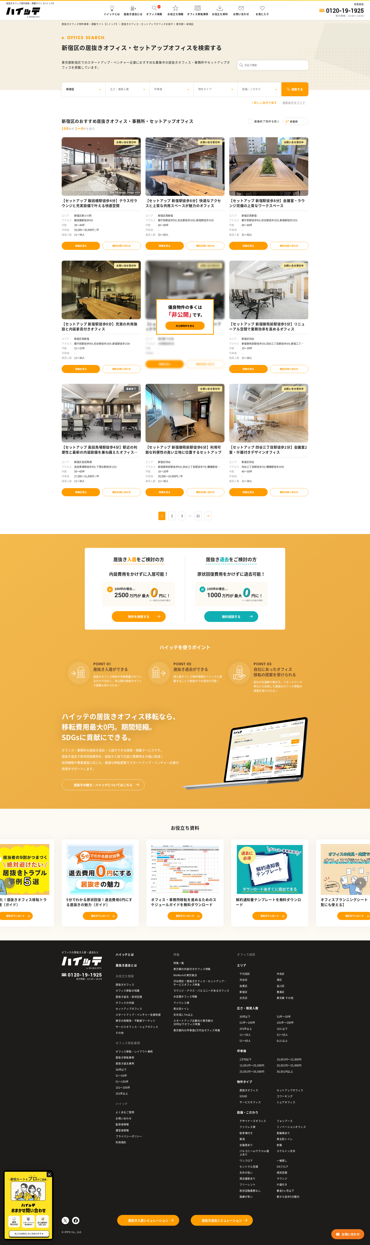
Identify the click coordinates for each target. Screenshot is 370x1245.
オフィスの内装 (125, 1002)
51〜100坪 (122, 1081)
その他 (120, 1032)
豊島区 (281, 992)
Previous (9, 883)
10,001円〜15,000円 (289, 1059)
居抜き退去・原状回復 (129, 996)
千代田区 (245, 973)
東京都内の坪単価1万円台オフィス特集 (196, 1030)
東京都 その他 (285, 998)
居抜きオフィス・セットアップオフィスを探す (147, 24)
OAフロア (282, 1166)
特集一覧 (178, 963)
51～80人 (245, 1040)
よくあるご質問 (125, 1112)
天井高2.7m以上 (183, 1014)
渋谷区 (243, 979)
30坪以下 (121, 1069)
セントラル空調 (249, 1166)
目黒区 (243, 986)
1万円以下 (246, 1059)
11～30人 (245, 1034)
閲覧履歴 (359, 4)
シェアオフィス (286, 1102)
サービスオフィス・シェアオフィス (137, 1027)
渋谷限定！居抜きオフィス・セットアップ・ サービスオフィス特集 (200, 982)
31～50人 (282, 1034)
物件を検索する (139, 616)
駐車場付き (246, 1133)
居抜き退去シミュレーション (222, 1220)
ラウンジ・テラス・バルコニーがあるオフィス (201, 990)
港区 (279, 979)
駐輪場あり (283, 1133)
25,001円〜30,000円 (252, 1071)
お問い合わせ (124, 1118)
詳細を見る (81, 246)
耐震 (279, 1145)
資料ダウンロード (100, 916)
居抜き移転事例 (125, 1057)
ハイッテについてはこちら (103, 785)
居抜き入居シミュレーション (148, 1220)
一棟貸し (282, 1160)
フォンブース (285, 1121)
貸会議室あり (248, 1178)
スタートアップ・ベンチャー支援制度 (138, 1014)
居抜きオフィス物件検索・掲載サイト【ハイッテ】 (90, 24)
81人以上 (282, 1040)
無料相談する (231, 616)
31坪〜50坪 (284, 1016)
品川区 (281, 986)
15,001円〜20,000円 (252, 1065)
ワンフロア (246, 1160)
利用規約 (121, 1142)
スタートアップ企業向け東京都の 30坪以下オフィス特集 (193, 1022)
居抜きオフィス (125, 984)
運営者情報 (122, 1130)
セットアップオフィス (129, 1008)
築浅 (242, 1139)
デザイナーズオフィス (253, 1121)
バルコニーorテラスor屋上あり (254, 1152)
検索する (297, 89)
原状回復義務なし (250, 1190)
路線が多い (246, 1196)
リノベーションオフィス (291, 1127)
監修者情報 (122, 1124)
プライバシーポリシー (129, 1136)
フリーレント (248, 1184)
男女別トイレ (181, 1008)
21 (198, 515)
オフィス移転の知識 (128, 990)
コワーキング (285, 1096)
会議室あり (246, 1145)
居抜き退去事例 (125, 1063)
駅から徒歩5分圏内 (288, 1196)
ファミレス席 (181, 1002)
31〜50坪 (121, 1075)
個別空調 (282, 1172)
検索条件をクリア (294, 102)
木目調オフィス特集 (185, 996)
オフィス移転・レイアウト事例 (134, 1051)
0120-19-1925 (345, 10)
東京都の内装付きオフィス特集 (192, 969)
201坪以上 (122, 1093)
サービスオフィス (250, 1102)
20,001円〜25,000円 (289, 1065)
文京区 (243, 998)
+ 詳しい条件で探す (264, 102)
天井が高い (246, 1172)
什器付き (282, 1184)
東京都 (179, 24)
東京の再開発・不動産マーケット (136, 1020)
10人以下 (282, 1028)
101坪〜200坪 (285, 1022)
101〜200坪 (123, 1087)
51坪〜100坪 (247, 1022)
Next (360, 883)
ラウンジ (282, 1178)
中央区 (281, 973)
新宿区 (243, 992)
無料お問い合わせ (121, 246)
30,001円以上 (285, 1071)
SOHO (243, 1096)
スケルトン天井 (286, 1151)
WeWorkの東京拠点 (185, 975)
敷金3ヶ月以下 (285, 1190)
